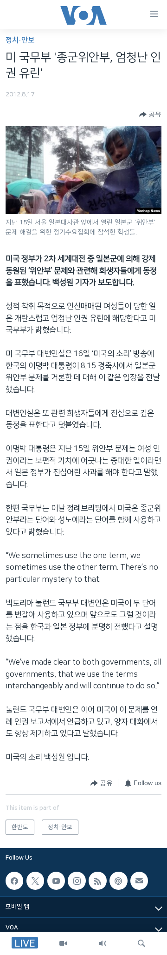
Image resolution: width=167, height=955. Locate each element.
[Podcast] (118, 881)
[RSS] (97, 881)
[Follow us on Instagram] (76, 881)
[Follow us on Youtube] (56, 881)
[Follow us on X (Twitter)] (35, 881)
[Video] (63, 943)
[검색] (141, 943)
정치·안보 (20, 40)
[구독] (139, 881)
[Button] (150, 114)
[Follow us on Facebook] (14, 881)
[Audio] (102, 943)
